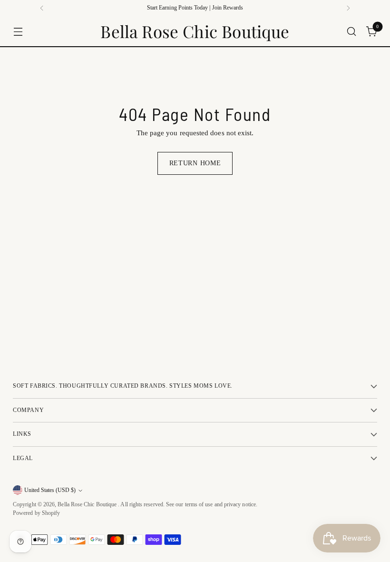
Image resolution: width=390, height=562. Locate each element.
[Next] (348, 8)
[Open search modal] (351, 31)
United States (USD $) (50, 490)
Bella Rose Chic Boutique (88, 505)
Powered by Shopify (36, 513)
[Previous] (41, 8)
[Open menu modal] (18, 31)
